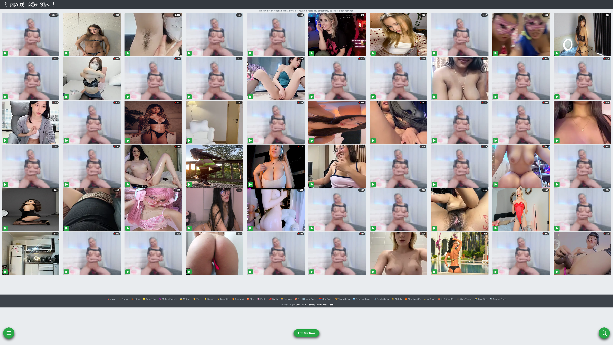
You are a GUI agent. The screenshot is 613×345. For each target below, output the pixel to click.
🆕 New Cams (309, 299)
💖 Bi (297, 299)
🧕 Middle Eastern (168, 299)
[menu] (8, 333)
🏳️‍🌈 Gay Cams (325, 299)
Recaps (311, 305)
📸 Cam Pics (481, 299)
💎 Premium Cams (362, 299)
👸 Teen (197, 299)
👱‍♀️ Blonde (209, 299)
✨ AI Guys (429, 299)
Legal (331, 305)
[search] (604, 333)
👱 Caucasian (149, 299)
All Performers (321, 305)
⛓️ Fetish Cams (381, 299)
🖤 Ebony (123, 299)
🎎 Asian (111, 299)
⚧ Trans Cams (342, 299)
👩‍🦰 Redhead (238, 299)
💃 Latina (135, 299)
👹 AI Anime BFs (446, 299)
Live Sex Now (306, 333)
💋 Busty (273, 299)
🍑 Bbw (250, 299)
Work (304, 305)
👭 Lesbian (286, 299)
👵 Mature (185, 299)
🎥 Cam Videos (464, 299)
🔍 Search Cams (498, 299)
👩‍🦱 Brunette (223, 299)
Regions (296, 305)
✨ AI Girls (397, 299)
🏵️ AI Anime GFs (413, 299)
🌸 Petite (261, 299)
